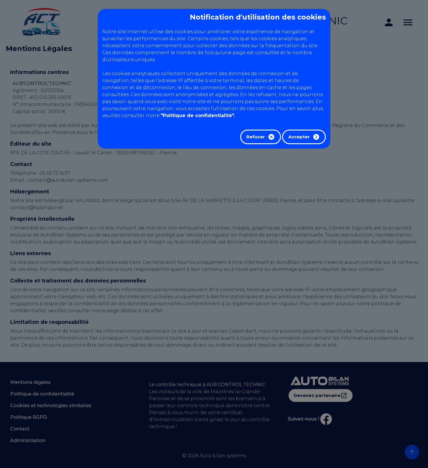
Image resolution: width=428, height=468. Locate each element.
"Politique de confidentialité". (198, 115)
